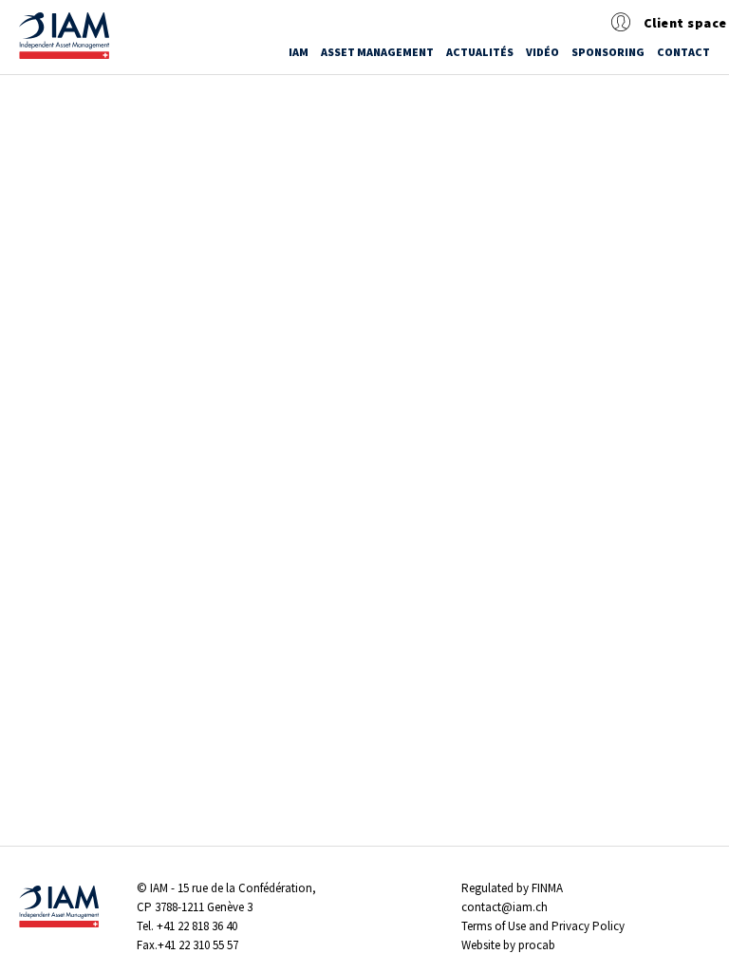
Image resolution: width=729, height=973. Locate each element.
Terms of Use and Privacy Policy (543, 926)
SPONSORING (608, 52)
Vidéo (542, 52)
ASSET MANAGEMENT (377, 52)
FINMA (547, 888)
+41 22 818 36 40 (197, 926)
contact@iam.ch (504, 907)
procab (536, 945)
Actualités (480, 52)
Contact (683, 52)
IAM (298, 52)
